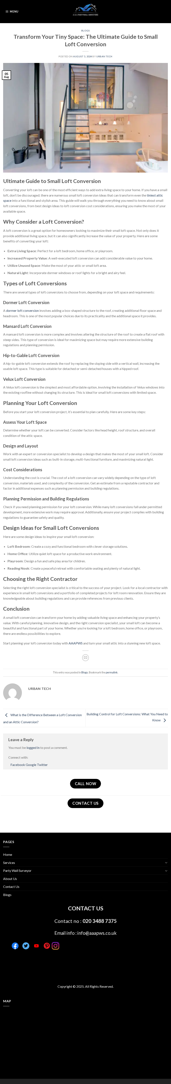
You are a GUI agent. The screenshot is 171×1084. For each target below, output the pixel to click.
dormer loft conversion (22, 310)
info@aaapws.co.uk (97, 933)
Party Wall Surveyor (17, 870)
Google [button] (31, 765)
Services (9, 863)
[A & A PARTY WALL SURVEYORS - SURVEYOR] (85, 11)
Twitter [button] (42, 765)
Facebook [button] (18, 765)
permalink (112, 672)
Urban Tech (104, 56)
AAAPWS (76, 643)
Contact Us (11, 887)
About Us (10, 879)
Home (7, 854)
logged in (33, 747)
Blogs (85, 30)
